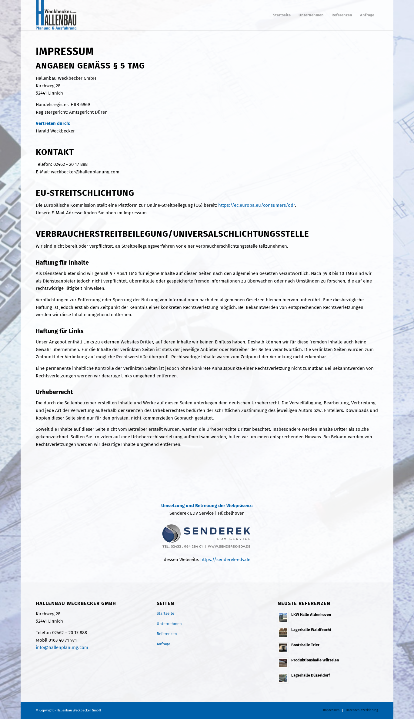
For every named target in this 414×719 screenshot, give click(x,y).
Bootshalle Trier (305, 645)
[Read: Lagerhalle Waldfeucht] (283, 632)
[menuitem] (282, 15)
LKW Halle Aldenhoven (311, 614)
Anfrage (163, 644)
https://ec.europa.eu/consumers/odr (256, 205)
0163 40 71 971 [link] (62, 640)
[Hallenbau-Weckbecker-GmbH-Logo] (56, 15)
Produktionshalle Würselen (315, 660)
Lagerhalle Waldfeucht (311, 629)
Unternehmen (169, 623)
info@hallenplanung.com (62, 647)
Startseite (165, 613)
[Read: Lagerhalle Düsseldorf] (283, 678)
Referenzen (167, 633)
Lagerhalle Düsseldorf (310, 675)
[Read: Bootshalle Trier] (283, 647)
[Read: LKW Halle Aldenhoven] (283, 617)
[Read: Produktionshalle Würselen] (283, 662)
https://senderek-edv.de (225, 559)
